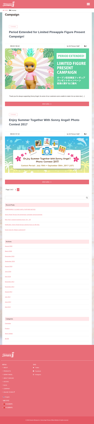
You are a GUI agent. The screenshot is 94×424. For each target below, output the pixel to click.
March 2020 (8, 251)
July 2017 (8, 297)
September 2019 (10, 261)
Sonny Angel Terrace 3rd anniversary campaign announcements (23, 214)
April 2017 (8, 307)
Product (7, 328)
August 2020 (8, 246)
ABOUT (5, 367)
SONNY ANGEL (8, 374)
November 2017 (9, 286)
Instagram (38, 374)
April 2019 (8, 276)
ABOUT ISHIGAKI (8, 378)
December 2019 (9, 256)
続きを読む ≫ (47, 104)
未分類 (7, 338)
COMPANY (6, 388)
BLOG (5, 385)
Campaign (8, 323)
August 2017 (8, 291)
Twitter (37, 367)
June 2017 (8, 302)
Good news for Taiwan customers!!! (15, 229)
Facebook (38, 371)
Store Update (9, 333)
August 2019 (8, 266)
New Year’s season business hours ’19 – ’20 (18, 219)
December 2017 (9, 281)
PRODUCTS (7, 371)
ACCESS (6, 381)
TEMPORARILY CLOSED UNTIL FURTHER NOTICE (20, 209)
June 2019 (8, 271)
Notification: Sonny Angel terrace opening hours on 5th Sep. (22, 224)
